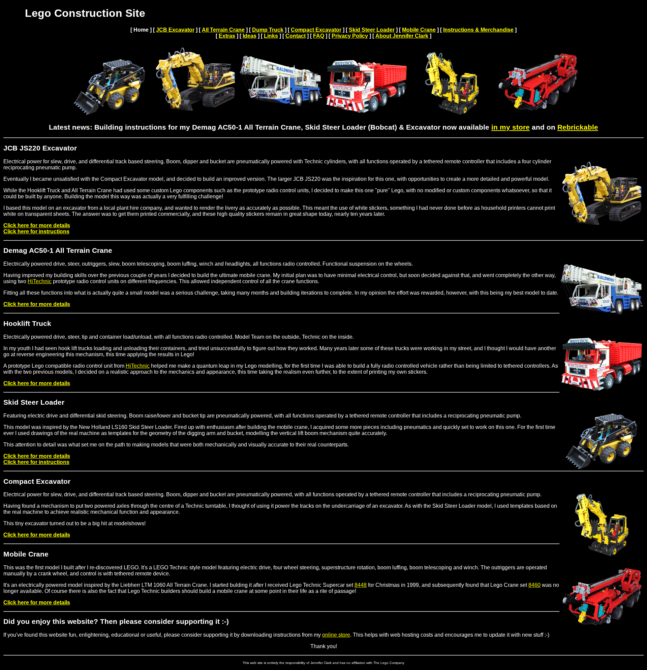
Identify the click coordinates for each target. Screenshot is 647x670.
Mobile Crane (419, 30)
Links (271, 36)
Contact (295, 36)
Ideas (249, 36)
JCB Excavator (175, 30)
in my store (510, 127)
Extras (227, 36)
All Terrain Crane (223, 30)
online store (336, 635)
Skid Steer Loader (372, 30)
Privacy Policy (350, 36)
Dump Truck (267, 30)
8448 (361, 585)
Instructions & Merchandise (478, 30)
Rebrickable (577, 127)
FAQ (318, 36)
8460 (534, 585)
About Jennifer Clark (401, 36)
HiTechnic (40, 281)
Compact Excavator (316, 30)
